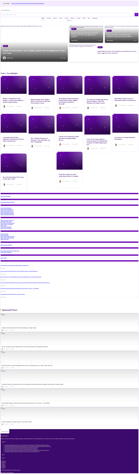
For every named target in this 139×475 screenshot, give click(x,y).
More (89, 18)
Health (84, 18)
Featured (72, 18)
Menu (70, 20)
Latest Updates (6, 3)
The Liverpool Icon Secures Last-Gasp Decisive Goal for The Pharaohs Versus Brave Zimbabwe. (27, 450)
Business (55, 18)
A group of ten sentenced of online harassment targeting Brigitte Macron (69, 138)
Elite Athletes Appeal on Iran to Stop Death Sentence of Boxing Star (125, 99)
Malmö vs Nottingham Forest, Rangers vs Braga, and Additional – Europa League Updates (13, 100)
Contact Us (95, 18)
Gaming (78, 18)
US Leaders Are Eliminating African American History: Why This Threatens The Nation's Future (97, 101)
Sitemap (12, 472)
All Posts (49, 18)
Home (43, 18)
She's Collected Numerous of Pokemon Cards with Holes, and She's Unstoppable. (40, 140)
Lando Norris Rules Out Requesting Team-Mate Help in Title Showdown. (21, 447)
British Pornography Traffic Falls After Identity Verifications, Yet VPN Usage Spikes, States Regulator (84, 34)
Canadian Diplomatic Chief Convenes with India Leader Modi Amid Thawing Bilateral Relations (27, 445)
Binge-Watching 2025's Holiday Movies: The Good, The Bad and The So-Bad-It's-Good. (40, 101)
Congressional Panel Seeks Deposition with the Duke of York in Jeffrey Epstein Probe (13, 139)
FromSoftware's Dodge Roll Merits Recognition (125, 138)
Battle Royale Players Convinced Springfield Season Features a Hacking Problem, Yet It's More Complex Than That (21, 276)
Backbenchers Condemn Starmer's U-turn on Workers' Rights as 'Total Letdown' (29, 3)
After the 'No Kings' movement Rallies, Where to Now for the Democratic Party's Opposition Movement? (19, 271)
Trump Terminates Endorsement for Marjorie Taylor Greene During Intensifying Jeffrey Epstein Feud (28, 446)
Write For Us (4, 472)
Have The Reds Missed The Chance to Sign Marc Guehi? (13, 178)
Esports (61, 18)
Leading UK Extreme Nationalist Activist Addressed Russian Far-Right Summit (14, 265)
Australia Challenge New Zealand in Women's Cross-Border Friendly (13, 294)
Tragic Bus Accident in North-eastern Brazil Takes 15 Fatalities (68, 175)
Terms (8, 472)
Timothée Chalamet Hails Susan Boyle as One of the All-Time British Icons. (22, 451)
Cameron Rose (10, 58)
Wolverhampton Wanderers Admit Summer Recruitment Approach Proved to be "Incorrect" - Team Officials (20, 288)
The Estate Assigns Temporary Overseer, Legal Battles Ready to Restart (21, 449)
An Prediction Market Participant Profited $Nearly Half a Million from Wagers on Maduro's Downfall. (69, 101)
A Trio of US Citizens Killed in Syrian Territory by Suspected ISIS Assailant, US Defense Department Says (97, 141)
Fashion (66, 18)
